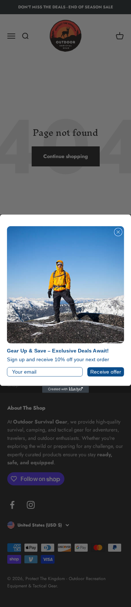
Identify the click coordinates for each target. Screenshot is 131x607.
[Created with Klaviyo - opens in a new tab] (65, 389)
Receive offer (105, 372)
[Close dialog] (118, 231)
